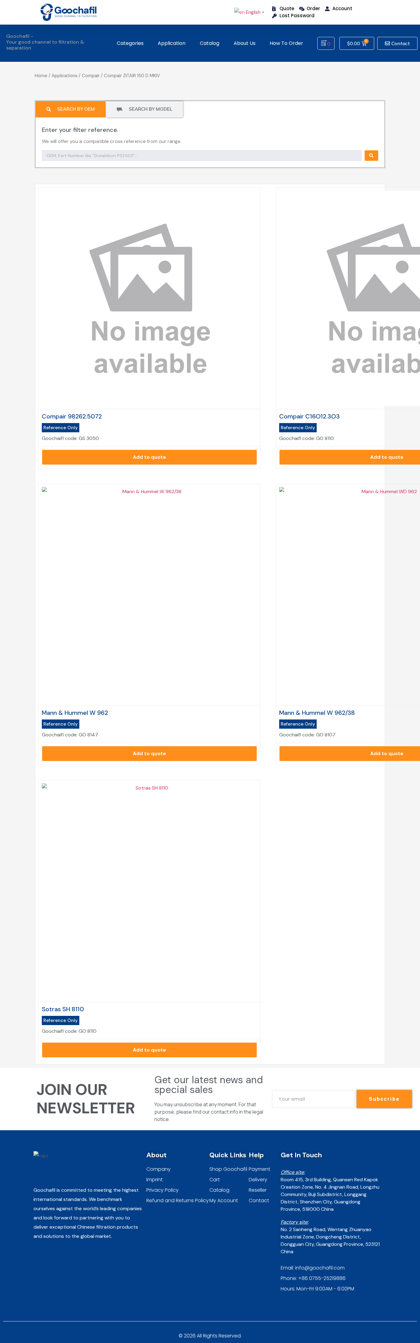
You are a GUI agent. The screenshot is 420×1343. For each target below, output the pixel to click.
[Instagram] (37, 1255)
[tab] (70, 109)
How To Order (286, 43)
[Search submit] (371, 155)
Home (41, 76)
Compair (91, 76)
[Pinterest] (61, 1255)
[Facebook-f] (49, 1255)
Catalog (209, 43)
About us (245, 43)
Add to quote (149, 457)
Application (171, 43)
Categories (130, 43)
